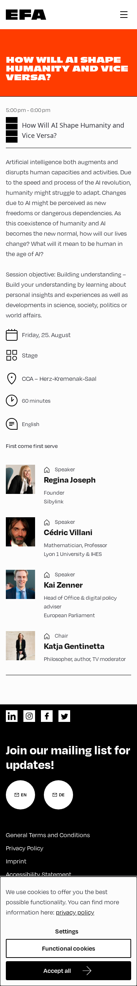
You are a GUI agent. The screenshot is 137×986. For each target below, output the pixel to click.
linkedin (12, 716)
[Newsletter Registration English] (20, 795)
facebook (47, 716)
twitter (64, 716)
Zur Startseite (26, 14)
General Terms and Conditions (48, 835)
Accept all (57, 970)
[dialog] (68, 931)
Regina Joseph (70, 479)
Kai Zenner (63, 584)
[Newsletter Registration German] (58, 795)
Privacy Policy (24, 848)
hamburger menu (124, 14)
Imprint (16, 861)
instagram (29, 716)
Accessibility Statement (38, 874)
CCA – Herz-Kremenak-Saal (59, 378)
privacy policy (75, 912)
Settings (66, 931)
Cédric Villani (68, 532)
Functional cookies (68, 948)
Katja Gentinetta (74, 646)
